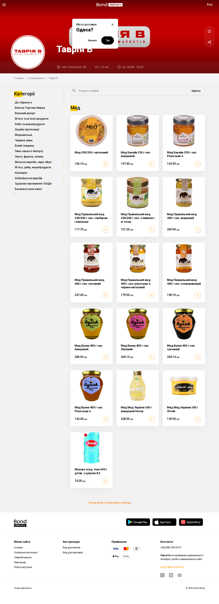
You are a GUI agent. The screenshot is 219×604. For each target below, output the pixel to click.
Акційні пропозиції (27, 129)
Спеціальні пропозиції (25, 552)
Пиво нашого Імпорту (29, 151)
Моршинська (23, 135)
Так (108, 40)
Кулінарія (21, 172)
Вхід (209, 4)
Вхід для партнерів (73, 552)
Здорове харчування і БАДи (33, 183)
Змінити (92, 40)
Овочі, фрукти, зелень (29, 156)
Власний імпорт (25, 113)
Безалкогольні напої (28, 189)
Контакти (166, 541)
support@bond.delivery (172, 567)
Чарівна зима (24, 140)
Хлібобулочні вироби (28, 178)
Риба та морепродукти (30, 124)
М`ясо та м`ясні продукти (31, 118)
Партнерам (20, 562)
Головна (18, 78)
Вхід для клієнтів (71, 547)
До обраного (23, 102)
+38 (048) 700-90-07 (170, 547)
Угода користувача (22, 588)
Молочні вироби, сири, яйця (33, 162)
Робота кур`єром (23, 567)
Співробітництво (23, 557)
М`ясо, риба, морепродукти (33, 167)
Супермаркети (36, 78)
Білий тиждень (24, 145)
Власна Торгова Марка (30, 108)
